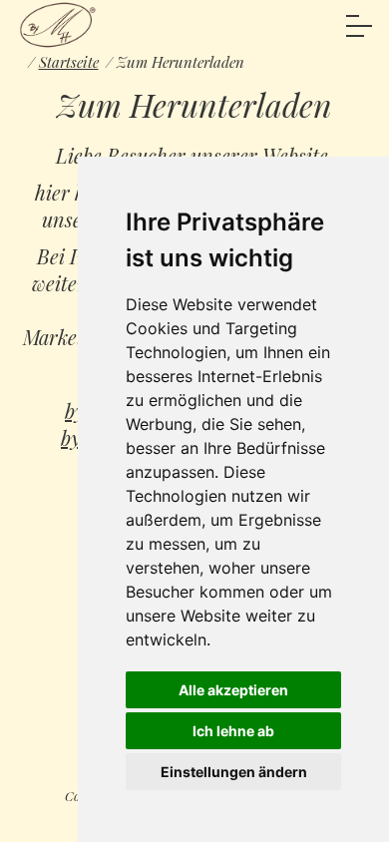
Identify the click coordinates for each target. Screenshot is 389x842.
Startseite (69, 62)
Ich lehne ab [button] (233, 730)
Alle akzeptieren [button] (233, 689)
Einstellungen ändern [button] (234, 771)
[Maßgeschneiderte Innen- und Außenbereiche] (58, 25)
